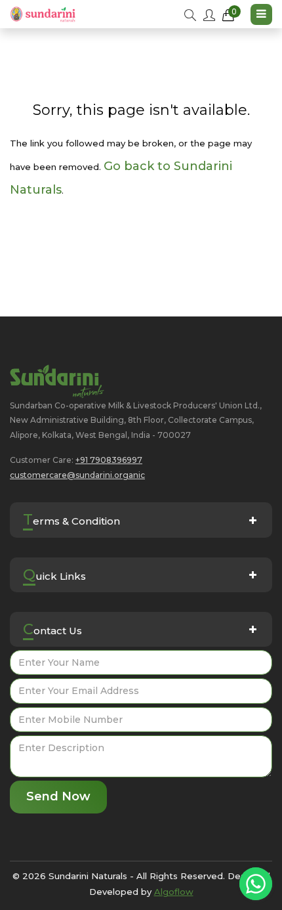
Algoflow (173, 891)
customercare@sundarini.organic (77, 475)
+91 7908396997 (108, 460)
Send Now (58, 796)
